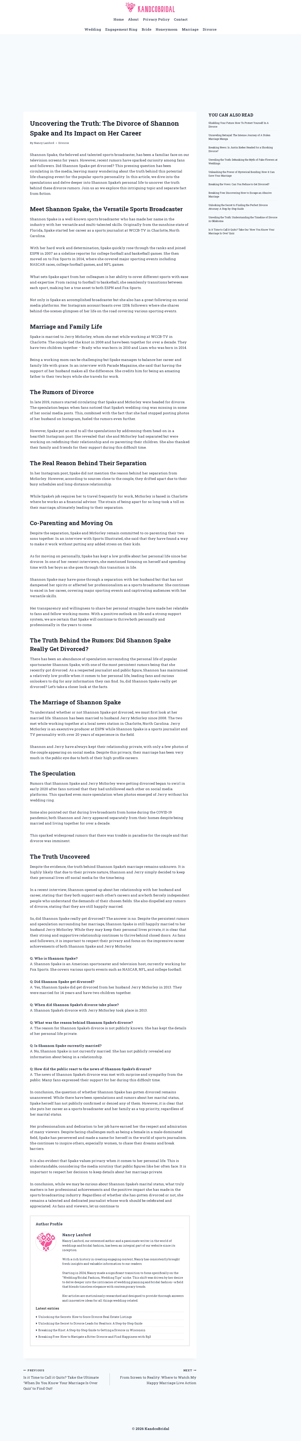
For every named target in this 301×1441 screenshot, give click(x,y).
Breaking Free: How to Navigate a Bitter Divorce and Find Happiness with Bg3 (94, 1337)
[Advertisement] (150, 64)
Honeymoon (167, 29)
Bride (147, 29)
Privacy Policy (156, 19)
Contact (181, 19)
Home (118, 19)
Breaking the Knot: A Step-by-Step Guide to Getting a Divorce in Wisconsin (91, 1330)
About (133, 19)
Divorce (210, 29)
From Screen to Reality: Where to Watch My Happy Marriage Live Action (158, 1376)
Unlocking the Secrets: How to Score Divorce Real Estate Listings (85, 1317)
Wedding (92, 29)
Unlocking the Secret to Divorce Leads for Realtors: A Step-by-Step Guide (90, 1323)
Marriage (190, 29)
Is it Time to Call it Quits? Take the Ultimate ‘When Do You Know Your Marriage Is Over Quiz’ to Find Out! (61, 1379)
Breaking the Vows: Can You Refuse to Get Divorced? (238, 184)
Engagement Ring (121, 29)
